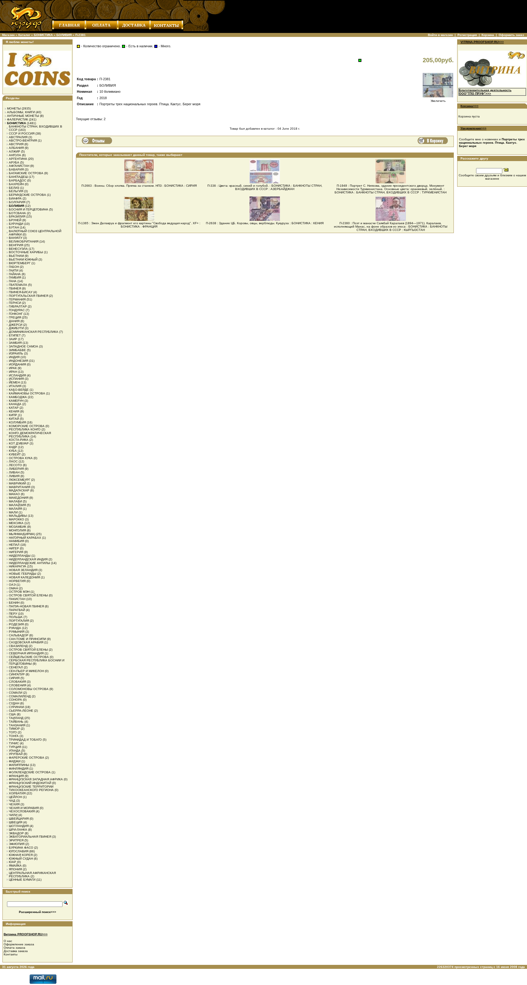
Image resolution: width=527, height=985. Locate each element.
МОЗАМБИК (17, 526)
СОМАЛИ (15, 692)
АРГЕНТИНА (18, 158)
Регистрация (467, 35)
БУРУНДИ (16, 223)
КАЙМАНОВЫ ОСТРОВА (27, 393)
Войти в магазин (440, 35)
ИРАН (13, 371)
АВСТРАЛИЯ (18, 137)
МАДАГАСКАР (19, 490)
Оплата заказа (14, 947)
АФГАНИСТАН (19, 165)
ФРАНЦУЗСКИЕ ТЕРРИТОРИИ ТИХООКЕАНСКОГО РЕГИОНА (31, 788)
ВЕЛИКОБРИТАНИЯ (23, 241)
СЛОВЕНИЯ (17, 685)
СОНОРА (15, 699)
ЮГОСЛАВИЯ (18, 851)
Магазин (8, 35)
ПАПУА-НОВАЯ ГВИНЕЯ (26, 606)
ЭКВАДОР (16, 833)
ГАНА (12, 281)
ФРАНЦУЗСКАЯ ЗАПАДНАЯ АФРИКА (36, 779)
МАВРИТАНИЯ (19, 487)
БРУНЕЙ (15, 220)
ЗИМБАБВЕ (17, 350)
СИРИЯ (14, 678)
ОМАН (13, 588)
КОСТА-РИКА (18, 439)
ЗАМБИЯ (15, 342)
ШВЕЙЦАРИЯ (19, 818)
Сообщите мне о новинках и (492, 143)
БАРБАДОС (17, 180)
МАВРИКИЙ (17, 483)
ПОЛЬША (16, 617)
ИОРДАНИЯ (17, 364)
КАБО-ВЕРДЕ (19, 389)
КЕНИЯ (14, 411)
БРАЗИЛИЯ (17, 216)
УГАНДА (14, 750)
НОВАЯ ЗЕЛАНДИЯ (23, 570)
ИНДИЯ (14, 357)
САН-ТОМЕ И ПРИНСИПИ (27, 639)
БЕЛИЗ (14, 187)
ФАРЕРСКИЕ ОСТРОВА (26, 757)
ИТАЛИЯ (15, 386)
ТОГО (13, 732)
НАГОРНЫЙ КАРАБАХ (25, 537)
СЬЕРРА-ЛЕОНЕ (21, 710)
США (12, 714)
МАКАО (14, 494)
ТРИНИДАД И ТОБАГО (25, 739)
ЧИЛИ (13, 815)
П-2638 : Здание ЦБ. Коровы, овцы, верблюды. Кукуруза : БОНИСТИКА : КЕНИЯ (265, 223)
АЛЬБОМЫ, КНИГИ (21, 112)
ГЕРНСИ (15, 302)
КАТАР (14, 407)
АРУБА (14, 162)
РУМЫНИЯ (16, 631)
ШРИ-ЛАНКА (18, 829)
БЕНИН (14, 602)
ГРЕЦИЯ (15, 317)
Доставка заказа (16, 951)
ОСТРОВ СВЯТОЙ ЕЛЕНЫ (28, 595)
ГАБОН (14, 266)
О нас (8, 941)
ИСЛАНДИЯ (17, 375)
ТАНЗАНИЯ (17, 725)
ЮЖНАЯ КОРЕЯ (21, 855)
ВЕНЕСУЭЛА (18, 248)
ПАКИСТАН (17, 599)
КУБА (13, 450)
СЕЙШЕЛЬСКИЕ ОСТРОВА (29, 657)
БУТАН (14, 227)
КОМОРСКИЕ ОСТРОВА (27, 426)
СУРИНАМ (16, 707)
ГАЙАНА (15, 274)
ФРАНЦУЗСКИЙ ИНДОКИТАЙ (30, 783)
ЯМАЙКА (15, 865)
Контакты (10, 954)
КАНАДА (15, 404)
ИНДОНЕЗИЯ (18, 360)
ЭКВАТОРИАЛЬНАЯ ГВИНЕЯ (30, 836)
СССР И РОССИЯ (21, 133)
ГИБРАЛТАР (18, 306)
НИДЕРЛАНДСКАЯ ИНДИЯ (28, 559)
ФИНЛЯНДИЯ (18, 768)
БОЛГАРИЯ (17, 202)
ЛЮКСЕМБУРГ (19, 479)
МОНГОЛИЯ (17, 530)
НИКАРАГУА (17, 566)
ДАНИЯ (14, 321)
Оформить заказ (511, 35)
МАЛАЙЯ (15, 508)
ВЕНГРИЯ (16, 245)
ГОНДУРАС (17, 310)
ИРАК (13, 368)
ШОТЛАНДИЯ (19, 826)
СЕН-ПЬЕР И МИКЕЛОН (26, 671)
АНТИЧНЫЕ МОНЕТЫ (23, 115)
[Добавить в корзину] (433, 140)
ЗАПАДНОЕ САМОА (23, 346)
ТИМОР (14, 728)
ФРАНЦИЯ (16, 776)
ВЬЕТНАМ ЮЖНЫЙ (23, 259)
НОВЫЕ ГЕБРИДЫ (22, 573)
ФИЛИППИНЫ (19, 765)
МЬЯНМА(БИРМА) (22, 534)
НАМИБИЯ (16, 541)
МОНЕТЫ (14, 108)
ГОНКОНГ (16, 313)
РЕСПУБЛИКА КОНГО (25, 429)
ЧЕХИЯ (14, 804)
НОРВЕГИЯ (17, 581)
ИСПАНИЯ (16, 378)
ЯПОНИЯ (15, 869)
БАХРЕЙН (16, 184)
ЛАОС (13, 461)
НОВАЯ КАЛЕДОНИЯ (24, 577)
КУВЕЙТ (15, 454)
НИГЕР (14, 548)
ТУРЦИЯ (15, 747)
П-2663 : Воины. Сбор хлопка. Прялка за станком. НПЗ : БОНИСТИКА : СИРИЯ (139, 185)
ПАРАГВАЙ (17, 610)
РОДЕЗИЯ (16, 624)
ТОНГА (14, 736)
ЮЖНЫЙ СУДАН (21, 858)
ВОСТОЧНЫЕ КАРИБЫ (26, 252)
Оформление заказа (19, 944)
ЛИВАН (14, 472)
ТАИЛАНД (16, 718)
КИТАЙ (14, 418)
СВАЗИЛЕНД (18, 646)
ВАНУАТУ (15, 237)
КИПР (13, 415)
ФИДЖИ (14, 761)
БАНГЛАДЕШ (18, 176)
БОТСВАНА (17, 213)
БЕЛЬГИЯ (16, 191)
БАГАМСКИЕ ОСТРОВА (26, 173)
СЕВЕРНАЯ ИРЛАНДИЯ (26, 653)
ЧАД (12, 800)
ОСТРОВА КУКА (21, 458)
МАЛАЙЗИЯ (17, 505)
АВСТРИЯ (16, 144)
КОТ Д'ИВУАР (19, 443)
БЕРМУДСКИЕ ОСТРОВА (27, 194)
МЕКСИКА (16, 523)
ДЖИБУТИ (16, 328)
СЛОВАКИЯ (17, 681)
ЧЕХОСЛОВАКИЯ (22, 811)
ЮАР (12, 862)
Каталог (24, 35)
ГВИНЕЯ (15, 288)
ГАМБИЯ (15, 277)
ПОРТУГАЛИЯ (19, 620)
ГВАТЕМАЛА (18, 284)
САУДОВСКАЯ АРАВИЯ (26, 642)
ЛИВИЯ (14, 476)
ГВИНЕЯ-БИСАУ (20, 292)
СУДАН (14, 703)
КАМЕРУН (16, 400)
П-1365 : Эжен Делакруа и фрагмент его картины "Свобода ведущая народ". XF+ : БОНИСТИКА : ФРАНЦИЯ (139, 224)
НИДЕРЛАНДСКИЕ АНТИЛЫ (29, 563)
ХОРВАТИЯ (17, 793)
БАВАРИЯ (16, 169)
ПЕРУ (13, 613)
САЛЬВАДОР (18, 635)
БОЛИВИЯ (64, 35)
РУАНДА (15, 628)
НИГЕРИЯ (16, 552)
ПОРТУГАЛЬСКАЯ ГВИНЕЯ (28, 295)
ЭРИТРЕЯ (16, 840)
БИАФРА (15, 198)
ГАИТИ (13, 270)
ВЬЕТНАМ (16, 255)
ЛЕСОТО (15, 465)
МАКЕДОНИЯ (18, 497)
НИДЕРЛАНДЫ (19, 555)
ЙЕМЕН (14, 382)
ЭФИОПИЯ (16, 844)
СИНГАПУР (17, 674)
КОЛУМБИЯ (17, 422)
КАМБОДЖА (18, 397)
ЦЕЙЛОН (15, 797)
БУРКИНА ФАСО (21, 847)
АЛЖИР (14, 151)
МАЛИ (13, 512)
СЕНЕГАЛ (16, 667)
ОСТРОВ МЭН (19, 591)
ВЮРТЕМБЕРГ (19, 263)
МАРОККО (16, 519)
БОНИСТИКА (43, 35)
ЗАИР (13, 339)
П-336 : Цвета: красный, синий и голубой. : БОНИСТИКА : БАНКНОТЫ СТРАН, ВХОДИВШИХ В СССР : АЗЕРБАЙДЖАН (264, 187)
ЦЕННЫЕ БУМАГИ (22, 879)
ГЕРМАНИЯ (17, 299)
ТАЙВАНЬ (16, 721)
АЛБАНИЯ (16, 147)
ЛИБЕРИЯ (16, 468)
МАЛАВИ (15, 501)
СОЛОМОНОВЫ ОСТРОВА (28, 689)
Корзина (488, 35)
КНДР (13, 447)
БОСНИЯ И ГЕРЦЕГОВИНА (28, 209)
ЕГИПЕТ (15, 335)
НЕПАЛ (14, 544)
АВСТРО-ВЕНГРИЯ (23, 140)
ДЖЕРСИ (15, 324)
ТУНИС (14, 743)
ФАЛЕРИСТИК (17, 119)
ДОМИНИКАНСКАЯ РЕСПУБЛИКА (33, 331)
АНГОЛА (15, 155)
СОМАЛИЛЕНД (20, 696)
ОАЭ (12, 584)
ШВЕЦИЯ (15, 822)
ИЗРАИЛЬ (16, 353)
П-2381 (80, 35)
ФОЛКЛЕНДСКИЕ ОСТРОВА (30, 772)
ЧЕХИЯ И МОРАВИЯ (24, 808)
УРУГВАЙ (16, 754)
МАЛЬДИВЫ (18, 515)
